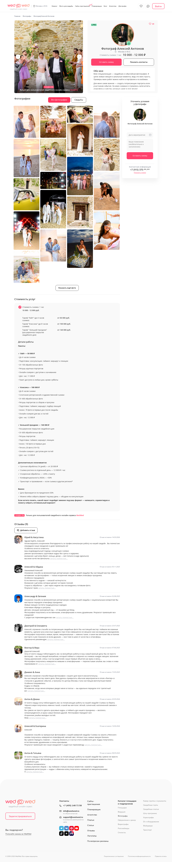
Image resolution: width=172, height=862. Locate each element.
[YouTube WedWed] (76, 828)
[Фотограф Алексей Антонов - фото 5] (107, 122)
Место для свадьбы (66, 6)
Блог (105, 6)
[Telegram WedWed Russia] (61, 828)
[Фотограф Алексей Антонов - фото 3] (53, 122)
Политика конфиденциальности (139, 856)
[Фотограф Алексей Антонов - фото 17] (107, 230)
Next (79, 57)
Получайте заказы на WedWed (18, 834)
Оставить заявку (140, 155)
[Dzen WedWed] (66, 833)
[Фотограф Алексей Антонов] (48, 56)
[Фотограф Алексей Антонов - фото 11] (53, 180)
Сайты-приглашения (82, 6)
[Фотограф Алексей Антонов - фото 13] (26, 194)
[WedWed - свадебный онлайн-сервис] (21, 804)
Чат (148, 6)
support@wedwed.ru (73, 817)
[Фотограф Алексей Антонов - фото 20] (26, 267)
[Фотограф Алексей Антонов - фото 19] (53, 245)
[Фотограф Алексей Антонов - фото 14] (53, 209)
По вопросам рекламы (98, 841)
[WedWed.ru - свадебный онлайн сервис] (18, 5)
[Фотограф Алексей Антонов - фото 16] (26, 230)
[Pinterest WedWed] (71, 828)
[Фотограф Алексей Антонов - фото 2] (26, 122)
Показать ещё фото (67, 288)
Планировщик (97, 6)
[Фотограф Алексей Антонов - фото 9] (107, 155)
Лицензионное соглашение (114, 856)
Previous (18, 57)
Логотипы (92, 836)
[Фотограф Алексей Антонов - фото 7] (26, 158)
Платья (90, 820)
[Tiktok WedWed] (61, 833)
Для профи (122, 6)
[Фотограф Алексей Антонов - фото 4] (80, 114)
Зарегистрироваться (20, 816)
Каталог (54, 6)
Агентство (112, 6)
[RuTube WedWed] (71, 833)
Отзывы (91, 830)
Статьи (90, 825)
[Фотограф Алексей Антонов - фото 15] (80, 212)
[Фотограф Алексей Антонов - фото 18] (80, 248)
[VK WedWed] (66, 828)
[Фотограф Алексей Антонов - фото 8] (53, 155)
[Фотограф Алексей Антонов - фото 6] (80, 140)
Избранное (141, 6)
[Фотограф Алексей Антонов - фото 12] (107, 191)
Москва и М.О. (42, 6)
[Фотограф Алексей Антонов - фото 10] (80, 176)
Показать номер (140, 172)
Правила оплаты (161, 856)
